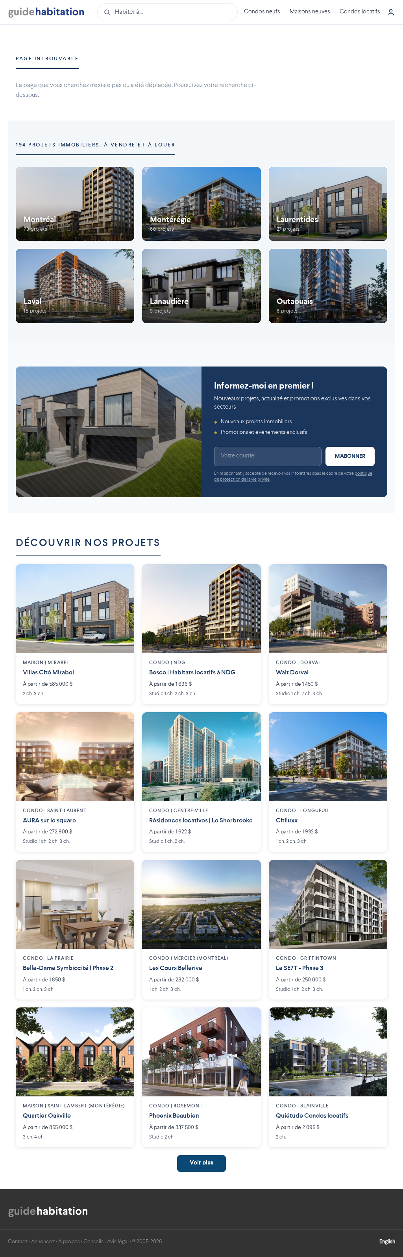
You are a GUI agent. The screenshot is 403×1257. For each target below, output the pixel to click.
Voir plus (201, 1163)
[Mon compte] (390, 12)
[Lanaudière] (201, 286)
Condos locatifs (360, 12)
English (387, 1241)
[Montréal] (75, 204)
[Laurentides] (328, 204)
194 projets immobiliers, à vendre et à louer (95, 145)
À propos (69, 1241)
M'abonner (350, 456)
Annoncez (43, 1241)
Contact (18, 1241)
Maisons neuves (310, 12)
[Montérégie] (201, 204)
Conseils (93, 1241)
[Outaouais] (328, 286)
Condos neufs (262, 12)
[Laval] (75, 286)
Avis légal (118, 1241)
